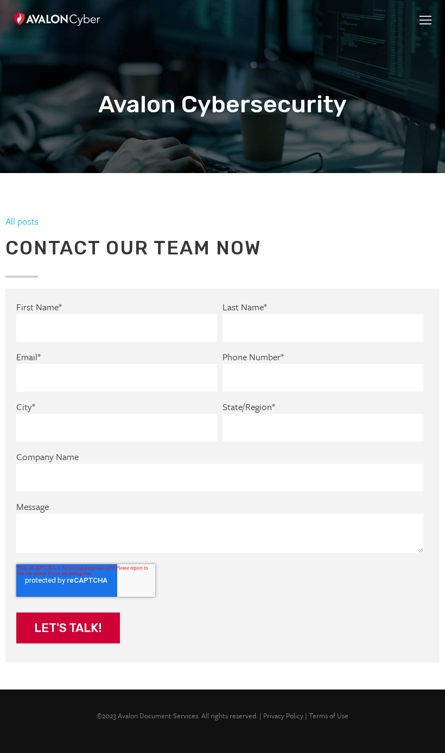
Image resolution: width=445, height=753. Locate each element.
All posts (22, 221)
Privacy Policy (283, 715)
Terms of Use (328, 715)
